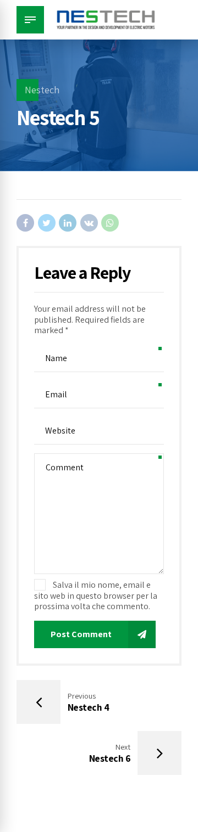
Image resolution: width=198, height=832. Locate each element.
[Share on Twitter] (47, 223)
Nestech (42, 89)
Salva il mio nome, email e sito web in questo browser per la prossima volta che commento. (95, 595)
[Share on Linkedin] (67, 223)
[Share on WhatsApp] (110, 223)
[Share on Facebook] (25, 223)
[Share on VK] (89, 223)
